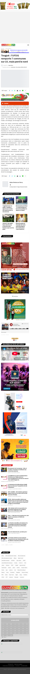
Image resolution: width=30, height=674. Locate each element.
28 (27, 633)
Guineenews (4, 567)
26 (19, 633)
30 (7, 635)
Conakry (15, 562)
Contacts (17, 665)
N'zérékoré (12, 572)
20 (23, 630)
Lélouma (10, 570)
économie (22, 577)
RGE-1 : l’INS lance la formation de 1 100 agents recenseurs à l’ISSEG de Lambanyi (18, 517)
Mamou (3, 572)
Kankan (18, 567)
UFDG (3, 577)
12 (19, 628)
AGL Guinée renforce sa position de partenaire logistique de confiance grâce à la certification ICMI (17, 509)
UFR (6, 577)
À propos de (10, 664)
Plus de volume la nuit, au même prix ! (17, 531)
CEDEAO (13, 560)
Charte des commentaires (8, 665)
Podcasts (7, 334)
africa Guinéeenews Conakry (11, 555)
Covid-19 (20, 562)
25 (15, 633)
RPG (2, 574)
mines (7, 572)
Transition (25, 574)
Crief (25, 562)
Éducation (16, 577)
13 (23, 628)
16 (7, 630)
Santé (6, 574)
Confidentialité (24, 665)
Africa (3, 555)
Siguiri (16, 574)
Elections (7, 565)
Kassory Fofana (24, 567)
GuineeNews (3, 334)
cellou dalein (18, 560)
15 (3, 630)
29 (3, 635)
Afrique (15, 558)
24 (11, 633)
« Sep (2, 637)
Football (16, 565)
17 (11, 630)
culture (3, 565)
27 (23, 633)
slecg (21, 574)
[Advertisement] (15, 27)
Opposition (18, 572)
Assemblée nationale (5, 560)
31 (11, 635)
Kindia (3, 570)
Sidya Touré (11, 574)
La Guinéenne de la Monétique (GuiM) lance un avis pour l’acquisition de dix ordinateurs (17, 486)
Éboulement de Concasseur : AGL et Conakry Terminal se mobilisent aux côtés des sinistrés (17, 470)
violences (11, 577)
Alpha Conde (20, 558)
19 (19, 630)
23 (7, 633)
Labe (6, 570)
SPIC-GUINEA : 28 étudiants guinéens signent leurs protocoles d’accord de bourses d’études (17, 493)
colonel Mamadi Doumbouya (7, 562)
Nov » (5, 637)
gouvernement (22, 565)
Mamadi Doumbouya (21, 570)
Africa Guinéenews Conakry (7, 558)
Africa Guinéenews (21, 555)
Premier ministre (25, 572)
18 (15, 630)
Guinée (9, 567)
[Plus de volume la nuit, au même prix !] (4, 533)
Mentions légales (18, 664)
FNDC (12, 565)
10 (11, 628)
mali (15, 570)
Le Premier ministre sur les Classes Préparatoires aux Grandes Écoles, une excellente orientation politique (18, 539)
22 (3, 633)
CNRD (24, 560)
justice (14, 567)
